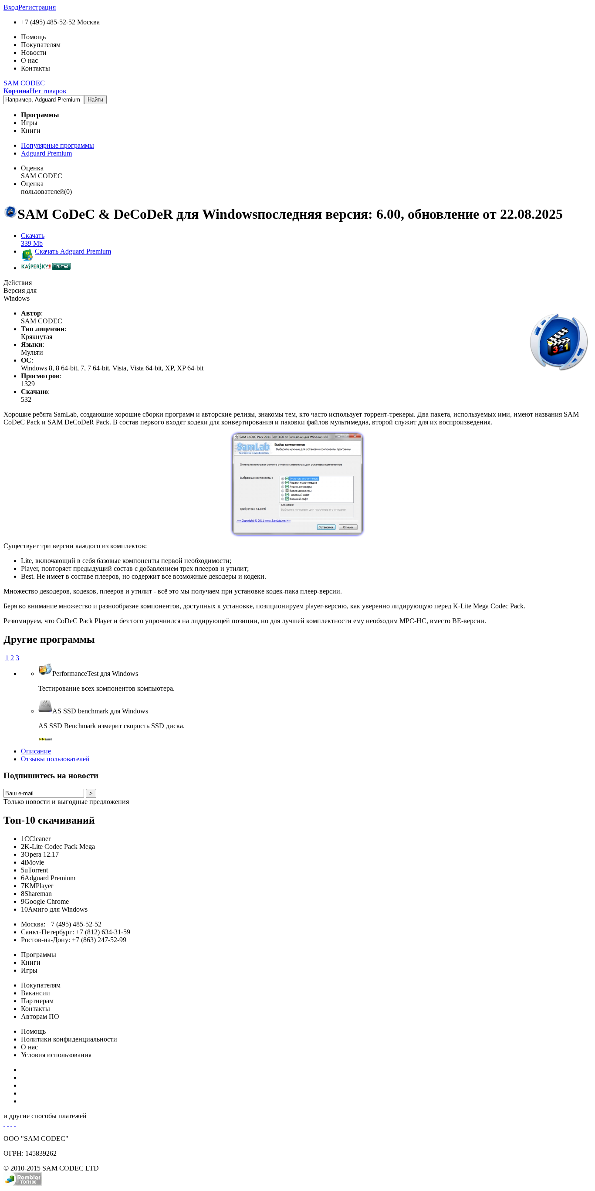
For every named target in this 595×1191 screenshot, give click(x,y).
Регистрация (37, 7)
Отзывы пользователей (55, 759)
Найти (95, 99)
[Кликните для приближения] (297, 532)
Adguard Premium (46, 153)
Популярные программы (57, 145)
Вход (10, 7)
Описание (36, 751)
